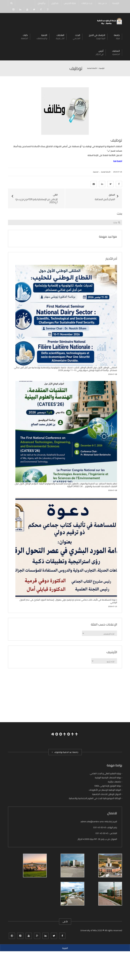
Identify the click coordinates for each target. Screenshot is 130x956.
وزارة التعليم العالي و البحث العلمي (105, 773)
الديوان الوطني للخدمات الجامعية (106, 794)
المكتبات (116, 52)
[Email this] (94, 184)
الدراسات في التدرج (97, 36)
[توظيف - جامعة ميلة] (109, 21)
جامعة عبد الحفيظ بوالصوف (65, 752)
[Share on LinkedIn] (102, 184)
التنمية (41, 36)
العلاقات (60, 36)
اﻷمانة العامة (105, 171)
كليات (24, 36)
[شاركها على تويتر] (110, 184)
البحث (76, 36)
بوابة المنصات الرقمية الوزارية (108, 777)
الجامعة (95, 171)
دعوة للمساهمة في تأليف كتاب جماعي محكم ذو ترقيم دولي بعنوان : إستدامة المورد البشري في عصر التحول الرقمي (68, 601)
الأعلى (65, 921)
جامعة (117, 36)
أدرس (99, 52)
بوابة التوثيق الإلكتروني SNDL (107, 786)
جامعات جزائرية (114, 782)
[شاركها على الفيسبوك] (119, 184)
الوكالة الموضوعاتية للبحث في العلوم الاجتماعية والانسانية (95, 798)
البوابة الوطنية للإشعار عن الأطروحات (105, 790)
